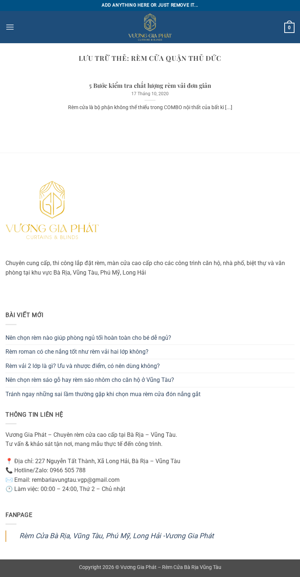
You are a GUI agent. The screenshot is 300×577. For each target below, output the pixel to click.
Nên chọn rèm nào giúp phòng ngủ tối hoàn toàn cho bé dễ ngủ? (88, 337)
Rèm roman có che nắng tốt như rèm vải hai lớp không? (77, 351)
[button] (9, 27)
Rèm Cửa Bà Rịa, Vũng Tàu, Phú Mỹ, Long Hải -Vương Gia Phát (116, 536)
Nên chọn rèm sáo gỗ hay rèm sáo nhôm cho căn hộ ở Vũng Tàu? (89, 379)
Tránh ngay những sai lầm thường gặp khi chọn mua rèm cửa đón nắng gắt (102, 394)
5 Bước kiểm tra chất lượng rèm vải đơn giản (150, 85)
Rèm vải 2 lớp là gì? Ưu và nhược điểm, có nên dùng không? (82, 365)
